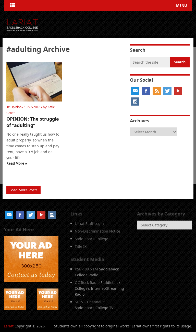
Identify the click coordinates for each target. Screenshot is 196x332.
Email (135, 91)
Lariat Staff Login (89, 223)
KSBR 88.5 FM (86, 269)
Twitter (167, 91)
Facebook (146, 91)
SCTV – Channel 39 (90, 301)
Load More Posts (23, 189)
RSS (157, 91)
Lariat (9, 326)
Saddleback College (91, 238)
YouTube (178, 91)
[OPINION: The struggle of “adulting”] (34, 82)
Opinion (15, 107)
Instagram (135, 101)
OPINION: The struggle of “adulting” (32, 122)
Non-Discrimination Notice (97, 231)
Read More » (16, 163)
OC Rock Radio (87, 282)
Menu (181, 5)
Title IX (81, 246)
